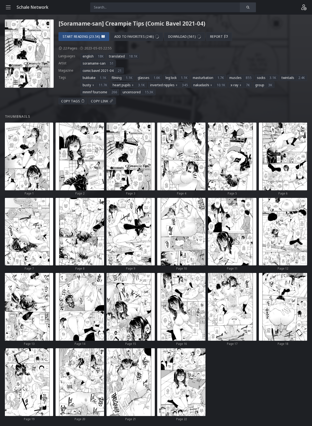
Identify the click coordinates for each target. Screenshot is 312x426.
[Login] (304, 7)
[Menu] (8, 7)
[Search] (248, 7)
